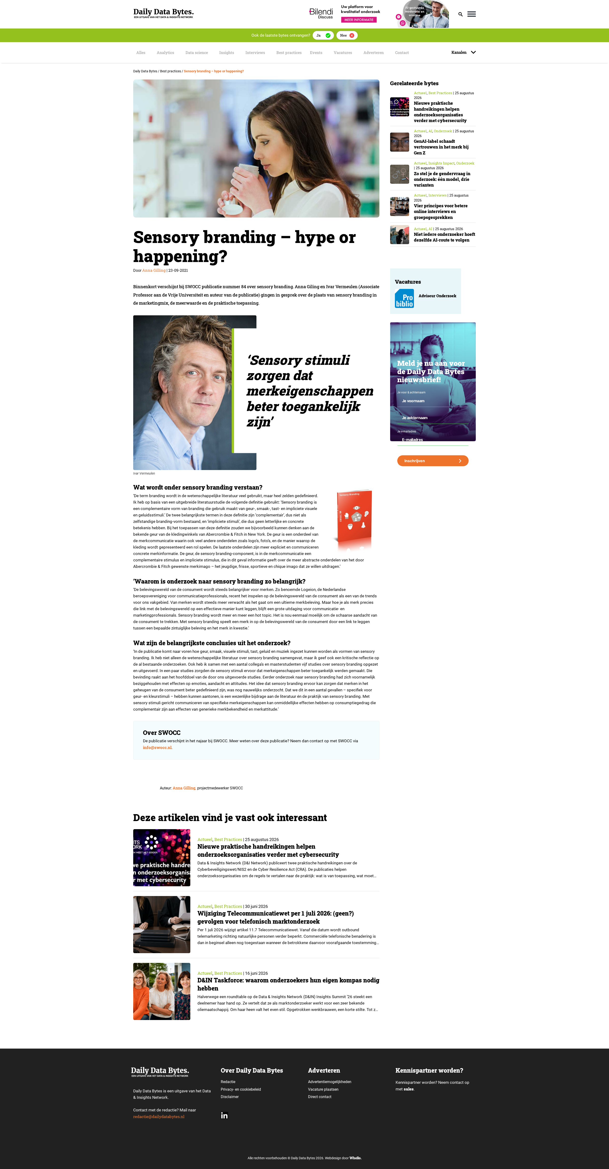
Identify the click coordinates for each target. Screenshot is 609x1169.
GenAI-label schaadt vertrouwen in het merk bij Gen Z (441, 147)
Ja (318, 35)
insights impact (441, 163)
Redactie (228, 1082)
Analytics (165, 52)
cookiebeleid (250, 1089)
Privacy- (227, 1089)
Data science (197, 52)
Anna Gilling (154, 270)
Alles (140, 52)
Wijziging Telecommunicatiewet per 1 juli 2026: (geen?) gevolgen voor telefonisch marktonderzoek (275, 917)
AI (430, 131)
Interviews (255, 52)
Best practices (289, 52)
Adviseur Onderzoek (437, 295)
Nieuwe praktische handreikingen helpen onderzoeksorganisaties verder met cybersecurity (268, 850)
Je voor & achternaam (411, 392)
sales (409, 1089)
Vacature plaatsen (323, 1089)
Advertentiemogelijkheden (329, 1082)
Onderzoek (443, 131)
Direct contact (320, 1097)
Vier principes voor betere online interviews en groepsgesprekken (441, 211)
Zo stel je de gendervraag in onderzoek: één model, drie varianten (442, 179)
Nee (343, 35)
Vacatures (343, 52)
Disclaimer (230, 1097)
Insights (226, 52)
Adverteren (373, 52)
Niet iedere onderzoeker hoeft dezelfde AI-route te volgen (444, 237)
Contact (402, 52)
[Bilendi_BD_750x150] (377, 26)
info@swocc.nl (157, 747)
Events (316, 52)
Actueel (204, 839)
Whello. (355, 1158)
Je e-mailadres (406, 431)
